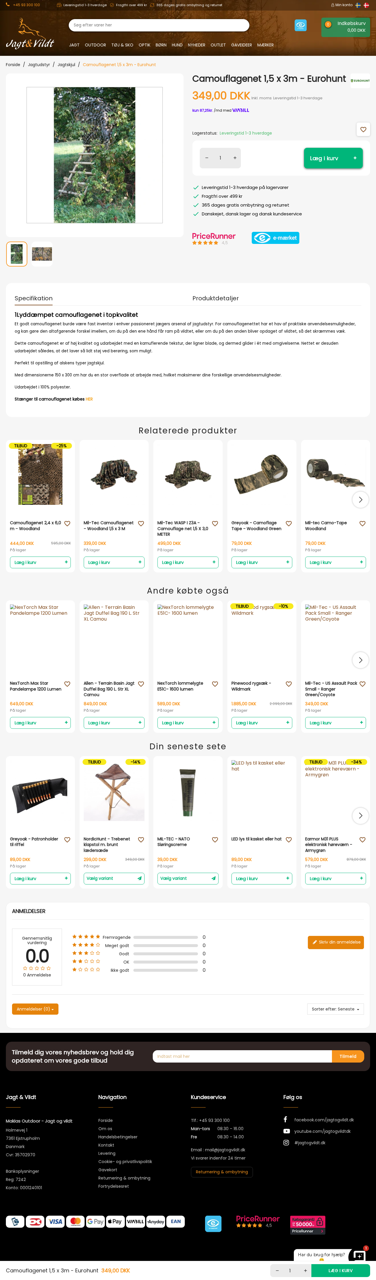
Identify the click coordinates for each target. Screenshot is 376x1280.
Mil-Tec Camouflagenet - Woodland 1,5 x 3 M (109, 526)
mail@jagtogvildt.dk (225, 1150)
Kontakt (106, 1145)
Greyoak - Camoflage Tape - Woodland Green (256, 526)
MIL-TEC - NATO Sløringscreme (173, 842)
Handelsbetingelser (117, 1137)
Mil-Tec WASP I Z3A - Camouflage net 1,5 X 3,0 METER (182, 528)
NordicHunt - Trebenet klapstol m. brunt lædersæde (107, 844)
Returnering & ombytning (124, 1178)
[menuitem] (17, 257)
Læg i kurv (324, 158)
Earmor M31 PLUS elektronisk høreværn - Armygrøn (328, 844)
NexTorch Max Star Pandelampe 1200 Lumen (35, 686)
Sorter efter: (324, 1009)
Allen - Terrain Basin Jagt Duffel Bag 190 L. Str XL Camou (109, 689)
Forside (105, 1120)
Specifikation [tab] (34, 298)
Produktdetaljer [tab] (215, 298)
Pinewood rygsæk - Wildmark (251, 686)
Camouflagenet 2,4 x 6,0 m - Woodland (35, 526)
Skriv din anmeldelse (339, 942)
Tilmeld (348, 1056)
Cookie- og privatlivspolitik (125, 1162)
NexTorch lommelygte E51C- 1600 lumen (180, 686)
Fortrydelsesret (113, 1186)
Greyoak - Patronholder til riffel (34, 842)
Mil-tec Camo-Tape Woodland (326, 526)
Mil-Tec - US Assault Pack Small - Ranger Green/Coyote (331, 689)
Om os (105, 1129)
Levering (106, 1153)
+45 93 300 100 (214, 1120)
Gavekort (107, 1170)
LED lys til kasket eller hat (256, 839)
